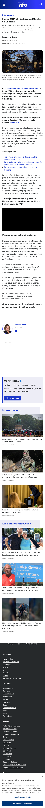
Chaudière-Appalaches (11, 734)
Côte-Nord (7, 751)
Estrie (5, 737)
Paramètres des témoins (12, 678)
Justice (5, 699)
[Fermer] (42, 776)
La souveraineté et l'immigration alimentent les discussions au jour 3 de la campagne (21, 554)
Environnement (8, 694)
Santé (5, 705)
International (8, 15)
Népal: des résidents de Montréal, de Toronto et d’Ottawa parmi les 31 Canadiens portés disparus (22, 626)
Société (5, 710)
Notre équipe (8, 659)
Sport (5, 713)
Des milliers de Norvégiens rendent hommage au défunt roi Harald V (22, 441)
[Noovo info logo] (22, 4)
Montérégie (7, 756)
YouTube (6, 673)
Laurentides (7, 754)
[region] (22, 790)
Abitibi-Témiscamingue (11, 726)
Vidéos (5, 667)
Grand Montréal (8, 740)
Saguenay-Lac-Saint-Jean (13, 768)
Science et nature (9, 708)
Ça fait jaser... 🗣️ (13, 381)
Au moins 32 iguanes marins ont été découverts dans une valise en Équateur (19, 476)
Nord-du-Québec (9, 748)
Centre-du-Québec (10, 731)
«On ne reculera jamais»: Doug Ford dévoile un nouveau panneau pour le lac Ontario (21, 589)
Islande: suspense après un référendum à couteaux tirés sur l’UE (20, 511)
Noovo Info (14, 122)
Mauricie (6, 745)
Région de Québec (10, 762)
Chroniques (7, 664)
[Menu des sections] (4, 4)
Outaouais (6, 759)
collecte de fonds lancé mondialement (22, 88)
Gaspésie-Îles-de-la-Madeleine (14, 765)
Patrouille (6, 702)
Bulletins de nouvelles (11, 662)
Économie (6, 691)
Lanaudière (7, 743)
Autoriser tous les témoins (22, 804)
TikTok (5, 676)
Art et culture (8, 688)
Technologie (7, 716)
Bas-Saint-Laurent (9, 729)
